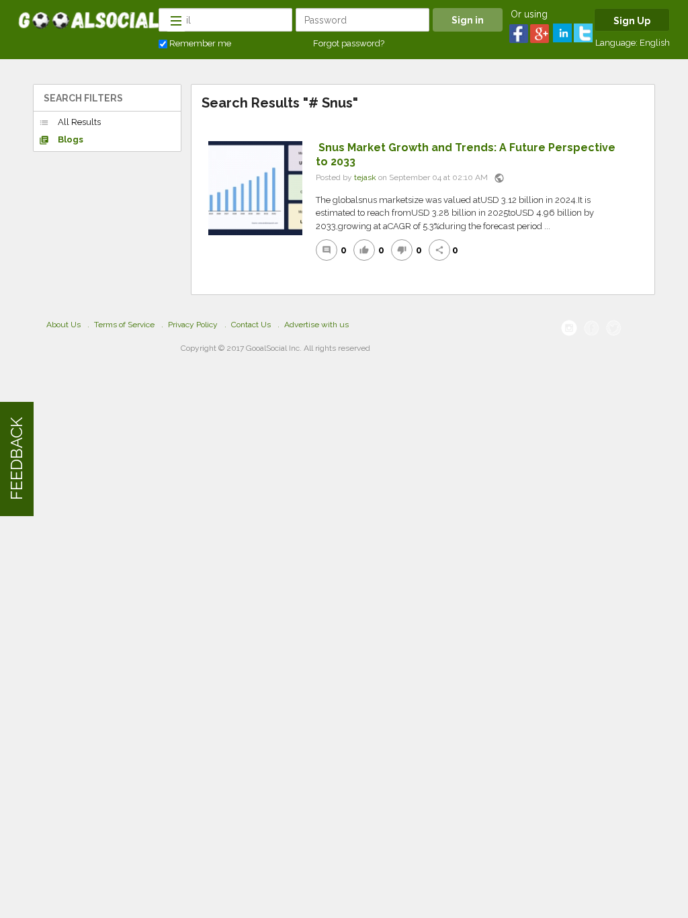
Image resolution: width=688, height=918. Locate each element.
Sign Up (631, 20)
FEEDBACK (16, 459)
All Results (70, 122)
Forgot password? (348, 43)
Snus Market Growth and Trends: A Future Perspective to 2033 (465, 154)
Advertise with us (316, 324)
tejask (365, 177)
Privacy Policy (193, 324)
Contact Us (251, 324)
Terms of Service (124, 324)
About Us (63, 324)
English (655, 43)
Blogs (61, 139)
